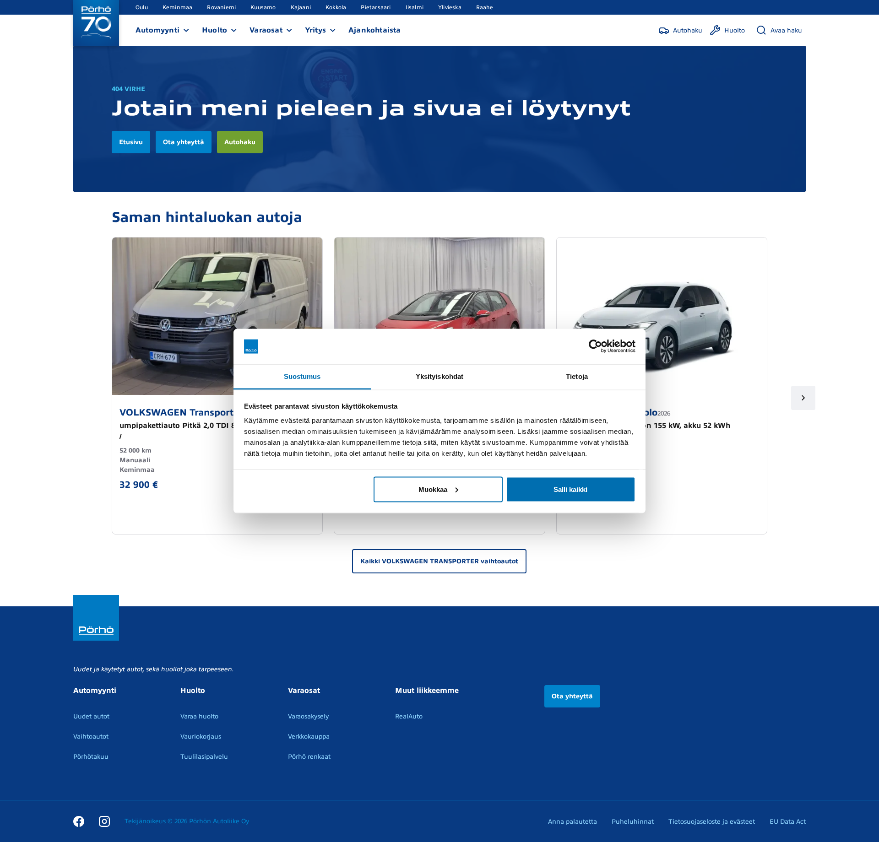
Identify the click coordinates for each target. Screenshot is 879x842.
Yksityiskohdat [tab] (439, 376)
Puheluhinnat (633, 821)
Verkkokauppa (309, 736)
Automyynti (157, 30)
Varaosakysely (308, 716)
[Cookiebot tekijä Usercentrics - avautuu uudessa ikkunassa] (595, 346)
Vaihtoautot (91, 736)
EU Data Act (788, 821)
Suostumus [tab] (302, 376)
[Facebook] (78, 821)
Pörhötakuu (91, 756)
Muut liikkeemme (427, 690)
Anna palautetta (572, 821)
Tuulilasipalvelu (204, 756)
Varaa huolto (199, 716)
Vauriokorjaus (200, 736)
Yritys (315, 30)
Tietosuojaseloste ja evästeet (711, 821)
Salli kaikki (570, 489)
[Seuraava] (803, 398)
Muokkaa (432, 489)
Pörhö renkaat (309, 756)
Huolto (214, 30)
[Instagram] (104, 821)
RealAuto (409, 716)
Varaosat (266, 30)
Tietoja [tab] (577, 376)
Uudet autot (91, 716)
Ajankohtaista (374, 30)
